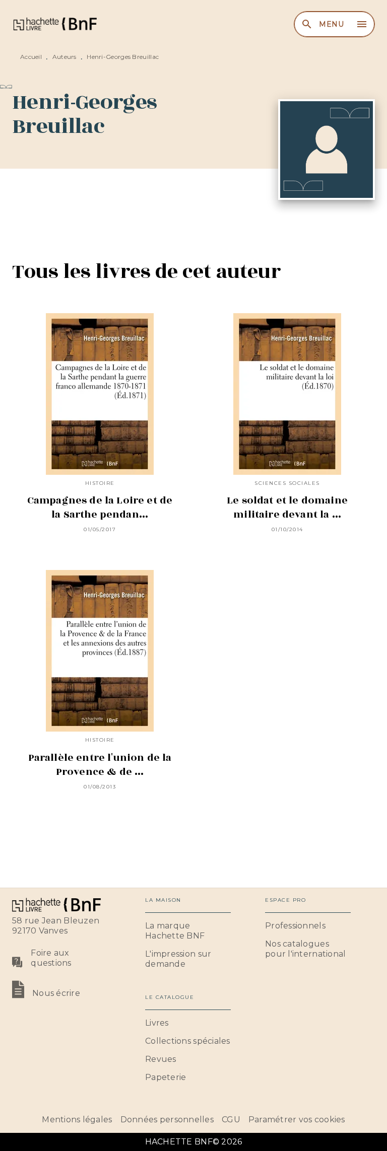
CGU (231, 1119)
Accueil (31, 56)
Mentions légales (77, 1119)
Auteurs (64, 56)
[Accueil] (54, 24)
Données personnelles (167, 1119)
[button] (188, 931)
